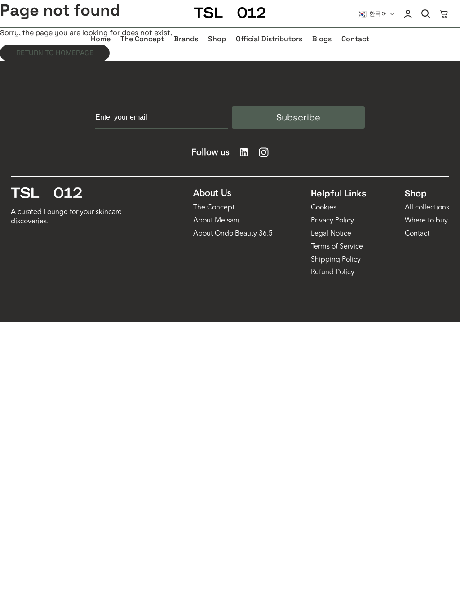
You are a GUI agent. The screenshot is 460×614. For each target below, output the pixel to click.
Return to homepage (54, 53)
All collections (427, 207)
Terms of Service (337, 246)
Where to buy (426, 220)
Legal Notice (331, 233)
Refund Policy (332, 272)
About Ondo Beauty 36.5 (233, 233)
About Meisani (216, 220)
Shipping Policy (336, 259)
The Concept (213, 207)
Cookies (323, 207)
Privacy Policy (332, 220)
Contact (417, 233)
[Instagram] (263, 152)
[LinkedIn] (244, 152)
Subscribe (298, 117)
